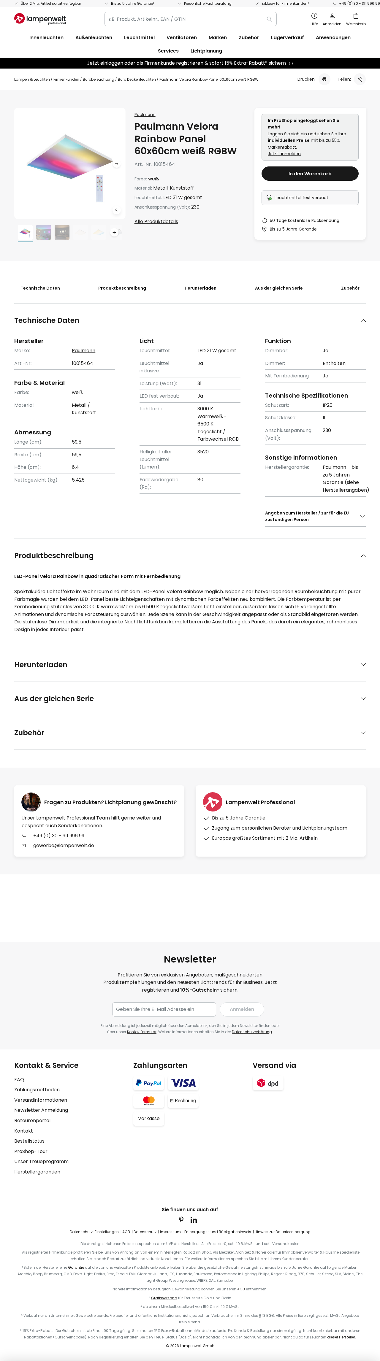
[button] (117, 210)
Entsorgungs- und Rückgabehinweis (217, 1231)
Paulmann (145, 114)
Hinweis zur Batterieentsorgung (283, 1231)
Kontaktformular (141, 1031)
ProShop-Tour (31, 1151)
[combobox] (190, 19)
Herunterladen (200, 288)
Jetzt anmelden (284, 154)
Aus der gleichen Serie (279, 288)
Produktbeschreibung (122, 288)
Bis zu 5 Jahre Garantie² (132, 3)
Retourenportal (32, 1120)
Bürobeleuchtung (98, 79)
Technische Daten (40, 288)
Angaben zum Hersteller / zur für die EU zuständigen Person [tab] (307, 516)
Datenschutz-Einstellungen (94, 1231)
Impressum (170, 1231)
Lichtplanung (206, 50)
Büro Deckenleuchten (137, 79)
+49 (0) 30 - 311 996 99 (359, 3)
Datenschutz (145, 1231)
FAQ (19, 1079)
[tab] (190, 320)
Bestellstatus (29, 1141)
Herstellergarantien (37, 1171)
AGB (126, 1231)
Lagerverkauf (287, 37)
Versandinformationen (40, 1100)
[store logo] (40, 19)
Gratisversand (164, 1297)
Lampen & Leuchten (32, 79)
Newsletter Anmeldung (41, 1110)
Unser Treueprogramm (41, 1161)
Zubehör (350, 288)
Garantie (76, 1267)
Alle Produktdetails (156, 221)
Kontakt (23, 1130)
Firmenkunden (66, 79)
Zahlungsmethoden (37, 1089)
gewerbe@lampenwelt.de (63, 845)
